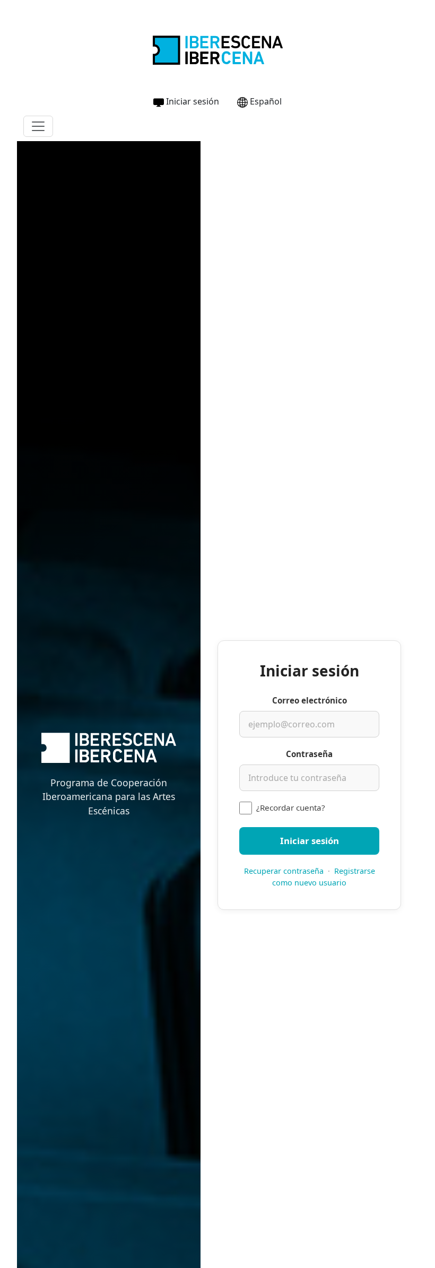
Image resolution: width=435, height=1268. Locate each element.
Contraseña (309, 754)
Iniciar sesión (192, 101)
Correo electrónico (309, 700)
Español (266, 101)
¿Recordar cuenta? (290, 807)
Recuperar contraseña (284, 871)
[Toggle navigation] (38, 126)
